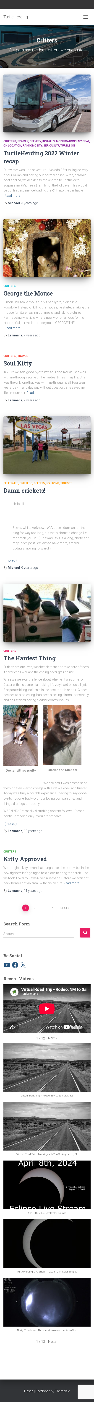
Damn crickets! (24, 490)
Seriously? (51, 145)
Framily (23, 141)
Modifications (66, 141)
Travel (23, 356)
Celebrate (10, 483)
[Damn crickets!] (47, 445)
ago (29, 203)
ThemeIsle (62, 1391)
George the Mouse (28, 293)
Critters (9, 141)
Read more (12, 195)
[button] (52, 1038)
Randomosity (32, 145)
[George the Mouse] (47, 248)
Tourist (66, 483)
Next (63, 908)
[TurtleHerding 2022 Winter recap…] (47, 103)
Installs (48, 141)
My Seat (83, 141)
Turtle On (67, 145)
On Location (12, 145)
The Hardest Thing (29, 658)
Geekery (35, 141)
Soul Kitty (17, 363)
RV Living (53, 483)
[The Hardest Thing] (47, 613)
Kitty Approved (25, 859)
